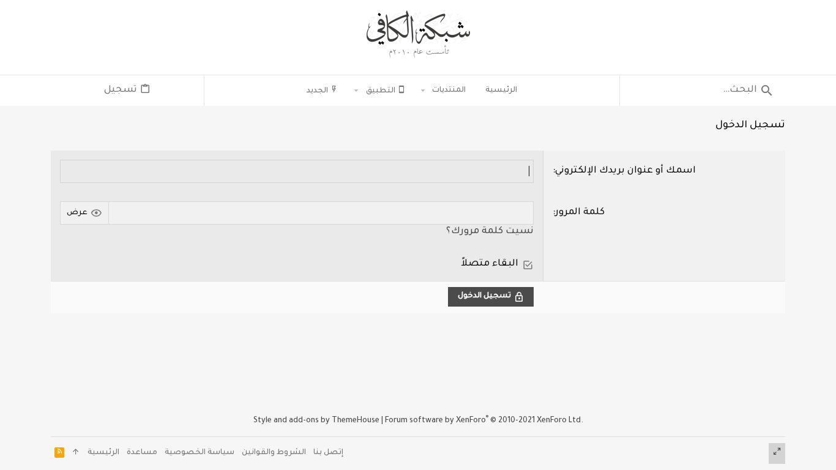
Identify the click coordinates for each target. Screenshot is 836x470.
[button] (423, 90)
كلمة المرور (580, 212)
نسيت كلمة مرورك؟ (490, 231)
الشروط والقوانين (274, 453)
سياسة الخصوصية (199, 453)
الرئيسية (103, 453)
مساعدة (142, 453)
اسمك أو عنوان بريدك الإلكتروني (625, 171)
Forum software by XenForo (484, 421)
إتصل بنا (328, 453)
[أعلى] (76, 454)
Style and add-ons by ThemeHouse (316, 421)
